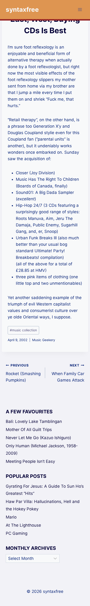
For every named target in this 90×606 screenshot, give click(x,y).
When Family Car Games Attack (68, 372)
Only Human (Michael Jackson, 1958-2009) (42, 449)
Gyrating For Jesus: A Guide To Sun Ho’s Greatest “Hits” (45, 490)
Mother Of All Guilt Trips (29, 429)
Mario (11, 517)
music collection (23, 330)
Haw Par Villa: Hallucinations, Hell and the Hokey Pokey (43, 505)
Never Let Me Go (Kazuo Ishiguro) (38, 437)
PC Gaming (16, 533)
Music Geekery (43, 340)
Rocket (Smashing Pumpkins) (23, 372)
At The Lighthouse (23, 525)
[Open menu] (79, 9)
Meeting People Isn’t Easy (30, 461)
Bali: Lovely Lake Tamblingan (34, 421)
